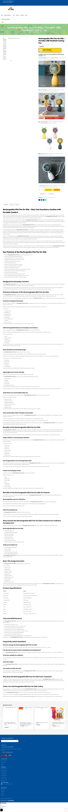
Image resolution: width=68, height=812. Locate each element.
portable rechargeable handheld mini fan (22, 694)
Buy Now (56, 189)
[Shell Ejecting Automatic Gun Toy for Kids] (42, 713)
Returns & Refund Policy (5, 19)
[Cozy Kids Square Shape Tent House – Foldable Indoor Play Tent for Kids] (10, 713)
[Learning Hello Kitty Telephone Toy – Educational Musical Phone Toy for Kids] (58, 713)
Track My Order (3, 760)
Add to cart (48, 189)
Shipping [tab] (17, 204)
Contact (2, 793)
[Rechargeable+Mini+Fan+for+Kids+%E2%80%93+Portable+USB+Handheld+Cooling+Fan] (41, 200)
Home (2, 15)
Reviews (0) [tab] (12, 204)
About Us (17, 15)
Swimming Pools (4, 775)
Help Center (3, 789)
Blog (26, 15)
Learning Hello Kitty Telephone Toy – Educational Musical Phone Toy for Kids (58, 723)
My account (3, 762)
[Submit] (17, 741)
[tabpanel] (10, 718)
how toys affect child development (29, 696)
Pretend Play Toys (35, 32)
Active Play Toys (4, 780)
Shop (14, 15)
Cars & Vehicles (3, 777)
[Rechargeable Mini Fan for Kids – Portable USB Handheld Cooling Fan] (39, 200)
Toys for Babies (45, 197)
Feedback (2, 791)
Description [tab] (6, 204)
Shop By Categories (7, 15)
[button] (5, 22)
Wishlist (2, 764)
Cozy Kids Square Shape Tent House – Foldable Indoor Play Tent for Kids (10, 723)
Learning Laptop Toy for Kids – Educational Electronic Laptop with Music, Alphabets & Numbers (26, 723)
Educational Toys (4, 768)
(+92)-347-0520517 (10, 746)
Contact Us (22, 15)
